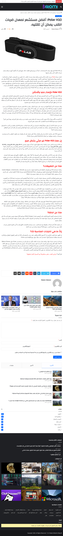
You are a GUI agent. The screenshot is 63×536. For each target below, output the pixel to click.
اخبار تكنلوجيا (58, 509)
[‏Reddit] (27, 273)
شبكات (45, 512)
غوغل (41, 512)
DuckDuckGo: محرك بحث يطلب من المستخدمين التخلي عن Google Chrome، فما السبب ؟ (30, 401)
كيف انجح (13, 512)
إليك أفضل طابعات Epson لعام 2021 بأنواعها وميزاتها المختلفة (36, 379)
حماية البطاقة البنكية (9, 509)
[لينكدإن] (38, 273)
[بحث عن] (61, 7)
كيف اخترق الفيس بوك (22, 512)
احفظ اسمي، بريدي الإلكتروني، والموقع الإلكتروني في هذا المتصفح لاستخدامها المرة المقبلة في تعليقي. (37, 352)
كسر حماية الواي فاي (33, 512)
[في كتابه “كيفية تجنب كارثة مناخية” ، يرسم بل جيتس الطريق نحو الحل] (10, 301)
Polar (53, 77)
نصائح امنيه (51, 515)
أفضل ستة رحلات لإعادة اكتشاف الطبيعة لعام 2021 (54, 308)
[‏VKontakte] (23, 273)
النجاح (45, 509)
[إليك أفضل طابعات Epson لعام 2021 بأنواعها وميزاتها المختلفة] (57, 381)
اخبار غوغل (51, 509)
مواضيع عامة (53, 12)
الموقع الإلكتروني (26, 346)
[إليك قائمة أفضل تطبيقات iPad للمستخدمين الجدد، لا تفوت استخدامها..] (31, 495)
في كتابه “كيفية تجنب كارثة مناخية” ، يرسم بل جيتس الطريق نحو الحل (10, 308)
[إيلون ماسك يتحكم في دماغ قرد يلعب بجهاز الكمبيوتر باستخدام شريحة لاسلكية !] (57, 396)
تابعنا (60, 520)
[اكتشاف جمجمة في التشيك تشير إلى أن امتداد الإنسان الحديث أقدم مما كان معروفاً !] (57, 388)
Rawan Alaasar (55, 29)
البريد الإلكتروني (58, 346)
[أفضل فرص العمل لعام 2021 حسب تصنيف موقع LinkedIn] (31, 300)
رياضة (59, 429)
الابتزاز (59, 427)
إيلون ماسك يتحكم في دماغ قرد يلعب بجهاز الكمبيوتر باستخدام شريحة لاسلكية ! (32, 393)
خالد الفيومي (58, 512)
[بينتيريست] (31, 273)
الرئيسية (59, 12)
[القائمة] (2, 7)
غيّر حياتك (58, 421)
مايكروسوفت (6, 512)
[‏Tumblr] (35, 273)
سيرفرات (51, 512)
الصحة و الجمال (57, 419)
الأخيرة (51, 365)
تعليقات (11, 365)
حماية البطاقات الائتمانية (20, 509)
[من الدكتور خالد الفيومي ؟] (57, 374)
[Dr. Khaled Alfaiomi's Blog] (50, 6)
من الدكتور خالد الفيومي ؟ (45, 371)
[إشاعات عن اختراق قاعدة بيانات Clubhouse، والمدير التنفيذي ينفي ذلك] (11, 495)
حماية (29, 509)
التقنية (59, 414)
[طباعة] (15, 273)
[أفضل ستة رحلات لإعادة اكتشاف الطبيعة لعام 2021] (52, 301)
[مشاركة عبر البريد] (19, 273)
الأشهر (31, 365)
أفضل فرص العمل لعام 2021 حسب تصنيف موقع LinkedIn (32, 306)
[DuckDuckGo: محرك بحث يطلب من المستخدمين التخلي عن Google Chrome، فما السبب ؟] (57, 403)
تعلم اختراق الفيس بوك (37, 509)
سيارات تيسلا (58, 424)
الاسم (60, 340)
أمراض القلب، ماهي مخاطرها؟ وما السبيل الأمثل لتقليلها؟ (41, 254)
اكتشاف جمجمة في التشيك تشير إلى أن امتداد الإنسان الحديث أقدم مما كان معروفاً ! (35, 1)
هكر (46, 515)
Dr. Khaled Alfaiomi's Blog (54, 533)
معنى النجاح (58, 515)
